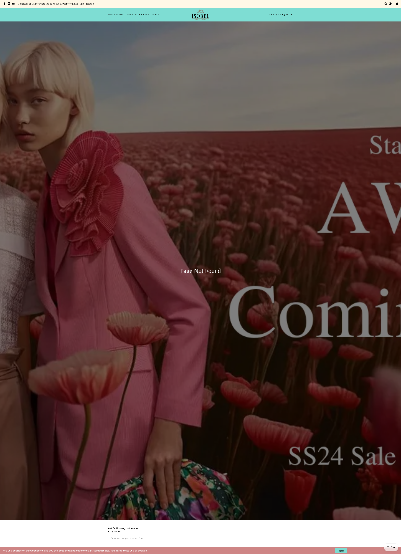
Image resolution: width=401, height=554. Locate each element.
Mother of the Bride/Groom (142, 14)
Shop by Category (278, 14)
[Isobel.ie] (200, 14)
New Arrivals (115, 14)
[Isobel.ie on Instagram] (10, 4)
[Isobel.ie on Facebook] (5, 4)
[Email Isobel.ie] (14, 4)
